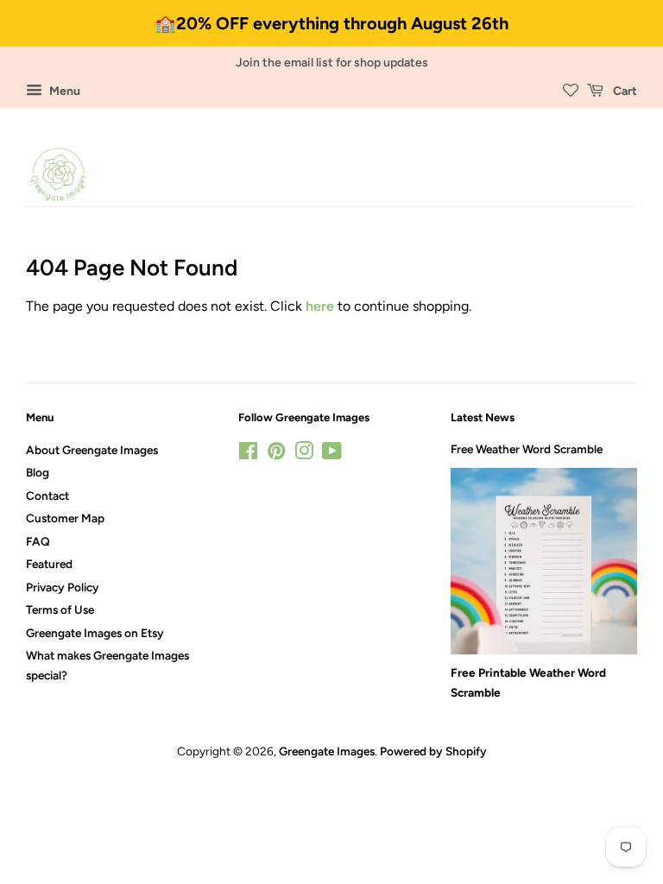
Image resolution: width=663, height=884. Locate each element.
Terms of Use (60, 609)
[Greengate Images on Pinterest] (276, 454)
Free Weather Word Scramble (527, 449)
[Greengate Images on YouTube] (332, 454)
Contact (47, 495)
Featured (49, 564)
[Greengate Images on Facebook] (248, 454)
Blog (37, 472)
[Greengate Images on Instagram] (303, 454)
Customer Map (65, 518)
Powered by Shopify (433, 751)
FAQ (38, 541)
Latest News (483, 417)
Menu (63, 91)
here (320, 306)
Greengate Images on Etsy (95, 633)
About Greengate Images (92, 450)
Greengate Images (327, 751)
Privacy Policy (62, 587)
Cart (623, 91)
